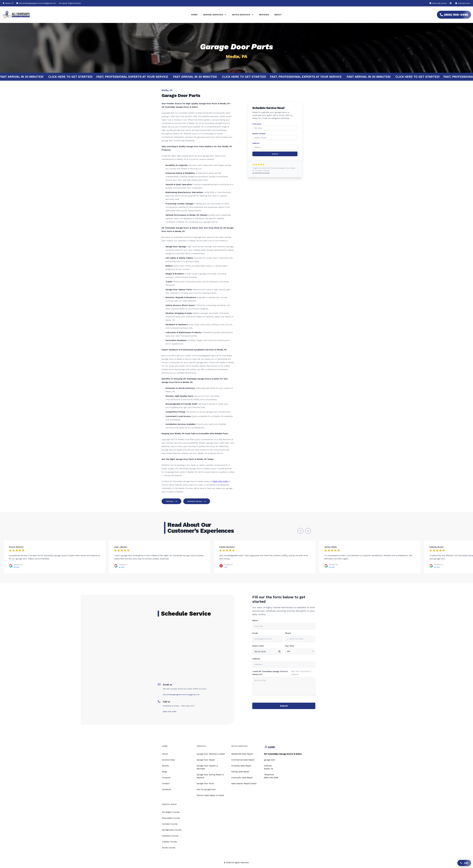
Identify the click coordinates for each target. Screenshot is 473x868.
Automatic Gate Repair (242, 777)
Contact (165, 783)
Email (255, 633)
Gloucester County (171, 818)
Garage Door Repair (206, 760)
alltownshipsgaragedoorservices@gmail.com (37, 3)
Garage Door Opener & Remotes (207, 767)
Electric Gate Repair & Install (210, 795)
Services (201, 746)
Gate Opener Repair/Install (243, 783)
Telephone (269, 774)
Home (194, 14)
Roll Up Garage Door (206, 789)
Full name (256, 124)
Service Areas (168, 760)
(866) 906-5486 (456, 14)
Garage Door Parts (205, 783)
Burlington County (170, 812)
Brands (165, 766)
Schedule (166, 789)
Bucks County (168, 847)
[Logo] (93, 15)
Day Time (289, 646)
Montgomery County (171, 830)
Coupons (166, 777)
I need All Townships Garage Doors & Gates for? (270, 673)
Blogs (164, 771)
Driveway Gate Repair (241, 766)
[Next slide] (308, 531)
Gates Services (239, 746)
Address (256, 143)
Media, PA (268, 768)
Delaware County (170, 836)
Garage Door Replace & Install (211, 754)
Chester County (169, 842)
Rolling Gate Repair (240, 771)
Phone (288, 633)
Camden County (169, 824)
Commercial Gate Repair (242, 760)
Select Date (258, 646)
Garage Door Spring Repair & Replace (210, 776)
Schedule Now (463, 3)
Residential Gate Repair (242, 754)
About (278, 14)
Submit (275, 154)
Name (255, 620)
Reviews (264, 14)
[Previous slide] (300, 531)
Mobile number (259, 134)
